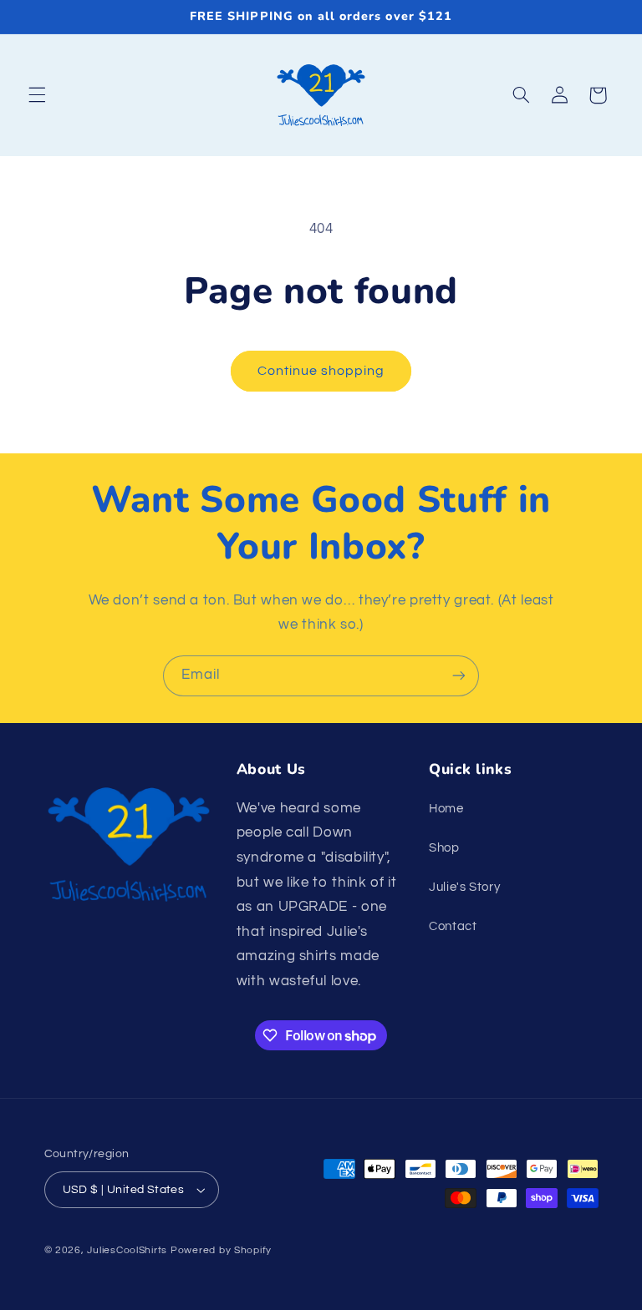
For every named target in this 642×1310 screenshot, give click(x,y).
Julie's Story (464, 887)
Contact (452, 926)
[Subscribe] (459, 675)
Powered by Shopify (221, 1250)
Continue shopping (321, 370)
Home (446, 808)
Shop (444, 848)
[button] (37, 95)
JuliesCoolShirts (127, 1250)
